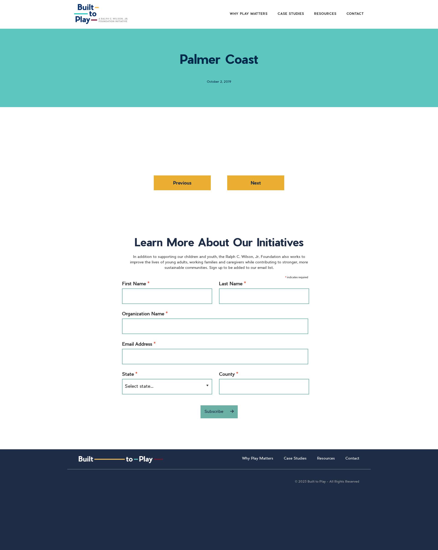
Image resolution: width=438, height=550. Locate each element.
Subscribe (214, 412)
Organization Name (145, 314)
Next (256, 182)
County (228, 375)
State (130, 375)
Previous (182, 182)
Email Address (139, 345)
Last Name (232, 284)
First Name (136, 284)
